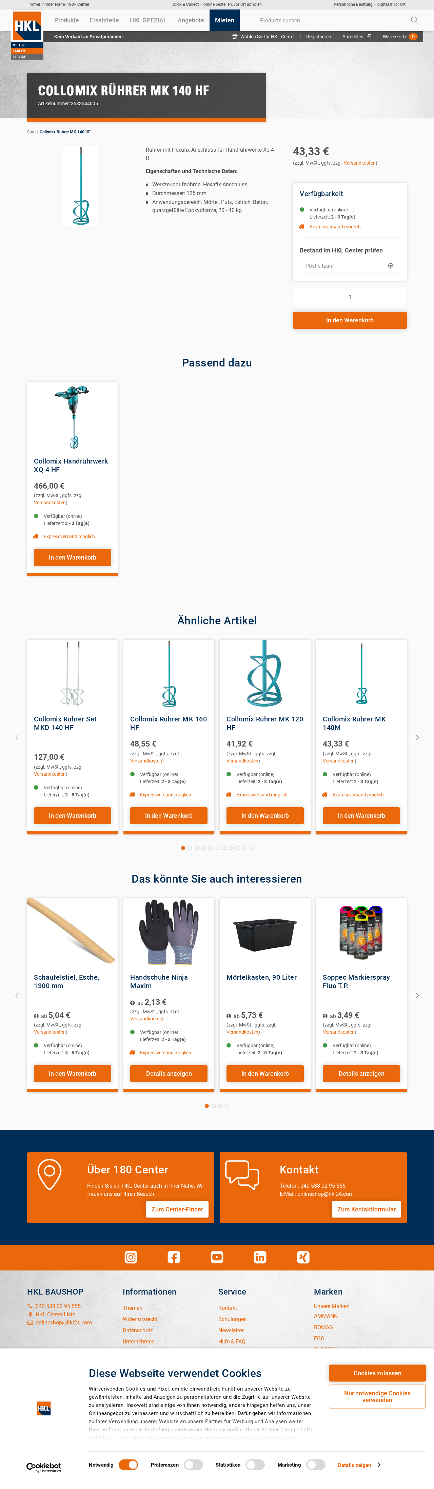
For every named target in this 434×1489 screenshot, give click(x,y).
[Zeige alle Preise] (37, 1016)
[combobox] (338, 20)
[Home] (27, 35)
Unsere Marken (332, 1306)
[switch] (193, 1464)
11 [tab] (251, 848)
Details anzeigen (169, 1073)
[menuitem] (66, 20)
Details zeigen (354, 1465)
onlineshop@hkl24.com (63, 1322)
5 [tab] (210, 848)
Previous (17, 737)
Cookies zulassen (377, 1373)
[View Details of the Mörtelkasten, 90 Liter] (265, 932)
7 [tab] (224, 848)
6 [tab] (217, 848)
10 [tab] (244, 848)
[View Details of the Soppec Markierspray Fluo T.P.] (361, 932)
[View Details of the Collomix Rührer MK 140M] (361, 674)
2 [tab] (190, 848)
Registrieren (318, 36)
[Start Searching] (414, 20)
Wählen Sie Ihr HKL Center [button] (267, 36)
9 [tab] (237, 848)
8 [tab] (231, 848)
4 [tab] (203, 848)
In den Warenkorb (350, 320)
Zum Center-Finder (177, 1209)
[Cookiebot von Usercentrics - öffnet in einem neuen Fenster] (44, 1468)
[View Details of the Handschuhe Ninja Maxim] (168, 932)
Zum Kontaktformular (366, 1209)
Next (417, 737)
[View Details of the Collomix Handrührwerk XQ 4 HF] (72, 416)
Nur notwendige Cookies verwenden (377, 1396)
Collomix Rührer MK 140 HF (65, 132)
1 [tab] (183, 848)
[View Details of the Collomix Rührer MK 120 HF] (265, 674)
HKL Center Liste (54, 1314)
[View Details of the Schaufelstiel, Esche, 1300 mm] (72, 932)
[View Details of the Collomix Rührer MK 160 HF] (168, 674)
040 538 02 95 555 (57, 1306)
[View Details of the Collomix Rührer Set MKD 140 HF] (72, 674)
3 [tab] (197, 848)
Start (31, 132)
